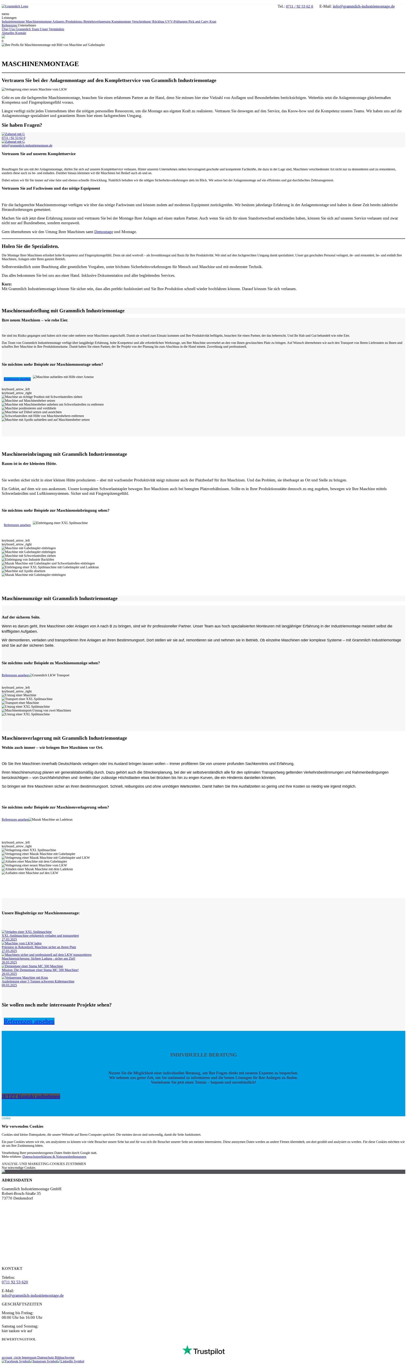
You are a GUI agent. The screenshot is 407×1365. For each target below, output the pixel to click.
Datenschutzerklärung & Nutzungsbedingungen (54, 1156)
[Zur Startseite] (15, 6)
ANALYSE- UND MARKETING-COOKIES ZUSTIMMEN (44, 1164)
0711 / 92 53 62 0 (299, 6)
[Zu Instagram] (43, 1361)
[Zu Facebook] (15, 1361)
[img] (42, 397)
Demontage (103, 231)
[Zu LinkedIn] (70, 1361)
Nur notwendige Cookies (18, 1167)
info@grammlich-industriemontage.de (364, 6)
